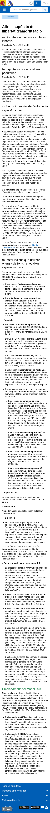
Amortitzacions (11, 17)
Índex (8, 809)
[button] (46, 3)
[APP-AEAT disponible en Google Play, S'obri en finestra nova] (24, 807)
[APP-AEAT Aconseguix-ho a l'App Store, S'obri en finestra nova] (35, 807)
